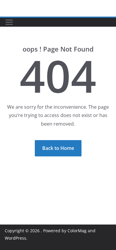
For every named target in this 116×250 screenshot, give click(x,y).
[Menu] (9, 22)
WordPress (15, 238)
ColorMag (77, 230)
